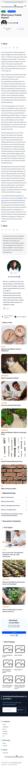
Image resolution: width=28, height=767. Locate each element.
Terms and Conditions (12, 764)
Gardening (4, 375)
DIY (2, 459)
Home (4, 550)
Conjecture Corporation (16, 762)
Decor (3, 346)
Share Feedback (21, 316)
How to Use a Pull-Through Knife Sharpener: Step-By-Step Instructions (12, 554)
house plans (4, 200)
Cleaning (4, 403)
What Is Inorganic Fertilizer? (10, 378)
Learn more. (21, 2)
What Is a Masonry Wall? (8, 488)
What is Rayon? (18, 669)
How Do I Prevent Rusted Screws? (12, 461)
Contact (5, 745)
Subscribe (14, 632)
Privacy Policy (4, 764)
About (4, 743)
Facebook (5, 753)
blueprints (22, 200)
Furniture (5, 733)
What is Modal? (18, 655)
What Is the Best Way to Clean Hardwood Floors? (19, 687)
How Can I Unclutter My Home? (11, 405)
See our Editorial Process (8, 316)
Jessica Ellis (12, 23)
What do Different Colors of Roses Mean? (7, 671)
